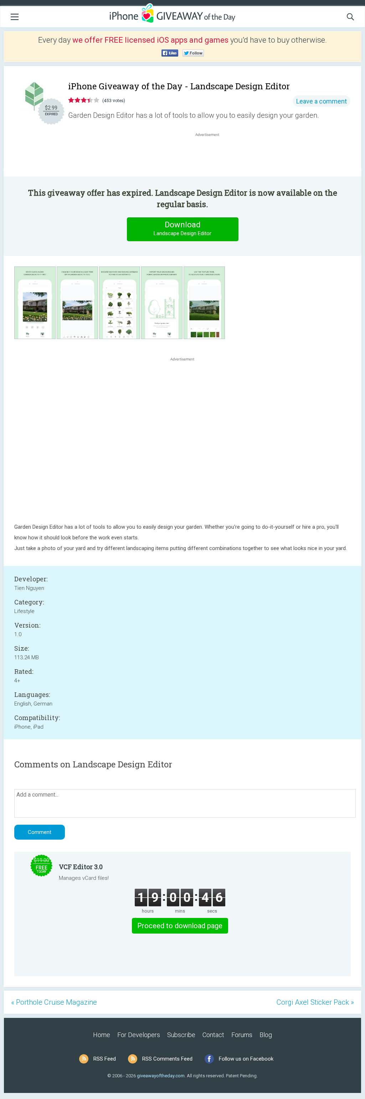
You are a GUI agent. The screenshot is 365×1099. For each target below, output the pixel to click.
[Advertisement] (211, 155)
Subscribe (181, 1035)
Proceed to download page (179, 925)
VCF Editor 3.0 (81, 866)
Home (101, 1035)
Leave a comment (321, 101)
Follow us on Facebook (246, 1059)
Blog (265, 1035)
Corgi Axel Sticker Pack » (315, 1002)
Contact (213, 1035)
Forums (241, 1035)
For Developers (138, 1035)
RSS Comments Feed (167, 1059)
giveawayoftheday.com (161, 1075)
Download (182, 228)
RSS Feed (104, 1059)
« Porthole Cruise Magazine (54, 1002)
